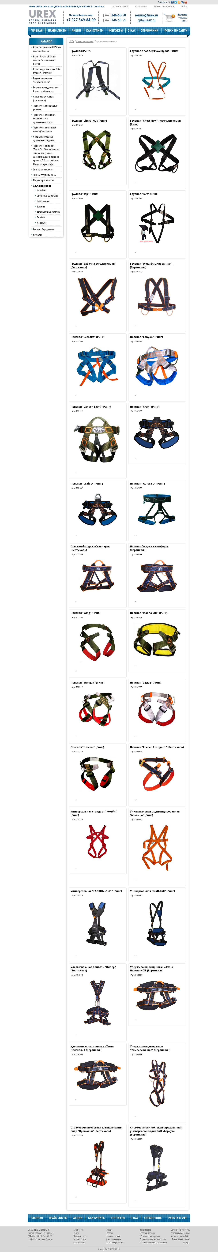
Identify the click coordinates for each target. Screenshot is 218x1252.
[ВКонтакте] (172, 2)
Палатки (109, 1232)
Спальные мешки (113, 1236)
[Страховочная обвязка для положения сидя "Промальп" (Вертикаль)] (97, 1187)
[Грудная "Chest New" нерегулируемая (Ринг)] (157, 172)
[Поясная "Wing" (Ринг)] (97, 661)
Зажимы (41, 206)
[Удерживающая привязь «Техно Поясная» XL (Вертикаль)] (157, 1010)
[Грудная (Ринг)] (97, 99)
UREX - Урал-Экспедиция (38, 1229)
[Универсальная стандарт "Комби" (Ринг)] (97, 858)
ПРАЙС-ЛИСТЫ (57, 30)
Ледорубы (41, 223)
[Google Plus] (186, 2)
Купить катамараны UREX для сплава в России (47, 49)
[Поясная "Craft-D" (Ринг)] (97, 525)
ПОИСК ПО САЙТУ (176, 30)
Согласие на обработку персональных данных (180, 1231)
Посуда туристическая (43, 180)
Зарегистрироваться (164, 6)
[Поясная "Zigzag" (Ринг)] (157, 725)
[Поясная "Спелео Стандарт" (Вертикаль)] (157, 790)
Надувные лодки (80, 1236)
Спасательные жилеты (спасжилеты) (43, 98)
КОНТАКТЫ (116, 30)
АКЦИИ (76, 30)
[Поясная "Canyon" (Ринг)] (157, 385)
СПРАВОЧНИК (149, 30)
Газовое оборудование (43, 229)
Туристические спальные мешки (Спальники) (44, 129)
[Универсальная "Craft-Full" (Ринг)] (157, 945)
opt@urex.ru (146, 20)
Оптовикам (141, 6)
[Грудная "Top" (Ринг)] (97, 242)
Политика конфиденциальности (153, 1242)
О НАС (132, 30)
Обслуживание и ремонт (150, 1236)
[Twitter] (175, 2)
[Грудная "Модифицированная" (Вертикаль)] (157, 315)
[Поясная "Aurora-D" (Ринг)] (157, 525)
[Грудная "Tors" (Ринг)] (157, 242)
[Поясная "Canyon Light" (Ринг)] (97, 462)
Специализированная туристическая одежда (43, 138)
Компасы (37, 234)
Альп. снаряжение (84, 41)
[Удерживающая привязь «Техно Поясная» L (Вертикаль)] (97, 1089)
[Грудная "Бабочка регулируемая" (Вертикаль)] (97, 315)
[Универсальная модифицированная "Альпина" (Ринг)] (157, 869)
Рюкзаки (109, 1229)
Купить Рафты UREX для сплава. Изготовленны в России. (44, 60)
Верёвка (41, 217)
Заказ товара (145, 1229)
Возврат (186, 1242)
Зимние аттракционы (43, 169)
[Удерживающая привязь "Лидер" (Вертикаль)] (97, 1025)
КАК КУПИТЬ (94, 30)
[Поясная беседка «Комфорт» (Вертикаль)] (157, 591)
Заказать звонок (120, 6)
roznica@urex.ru (146, 15)
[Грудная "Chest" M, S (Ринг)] (97, 169)
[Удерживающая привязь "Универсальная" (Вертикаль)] (156, 1106)
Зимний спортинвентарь (44, 175)
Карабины (41, 190)
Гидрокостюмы (79, 1239)
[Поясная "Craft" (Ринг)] (157, 448)
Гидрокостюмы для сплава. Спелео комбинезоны (45, 89)
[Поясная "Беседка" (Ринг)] (97, 385)
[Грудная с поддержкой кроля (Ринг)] (157, 99)
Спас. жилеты (79, 1242)
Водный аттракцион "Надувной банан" (42, 80)
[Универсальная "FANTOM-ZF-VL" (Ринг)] (97, 945)
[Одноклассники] (179, 2)
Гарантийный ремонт (181, 1239)
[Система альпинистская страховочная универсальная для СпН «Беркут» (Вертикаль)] (156, 1190)
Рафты (76, 1232)
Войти (184, 6)
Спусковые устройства (47, 195)
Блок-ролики (43, 201)
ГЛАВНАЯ (37, 30)
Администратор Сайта (180, 1236)
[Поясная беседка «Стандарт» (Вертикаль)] (97, 591)
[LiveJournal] (182, 2)
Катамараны (78, 1229)
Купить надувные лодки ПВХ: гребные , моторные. (47, 71)
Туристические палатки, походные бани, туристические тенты (44, 118)
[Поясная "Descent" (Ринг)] (97, 790)
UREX (71, 41)
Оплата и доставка (147, 1232)
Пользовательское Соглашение (153, 1239)
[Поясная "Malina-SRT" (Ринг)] (157, 656)
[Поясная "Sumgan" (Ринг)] (97, 725)
